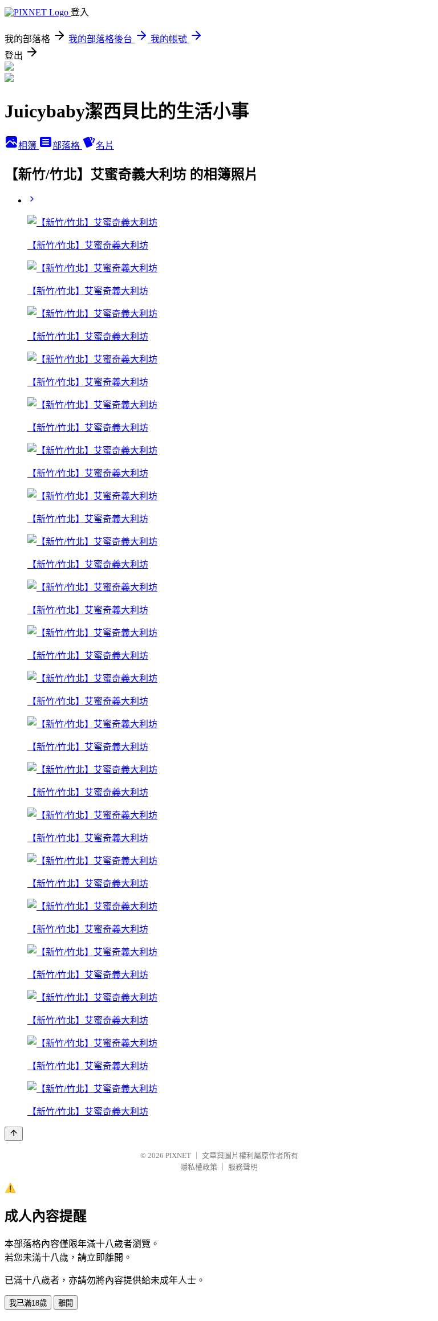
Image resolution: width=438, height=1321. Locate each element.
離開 (65, 1303)
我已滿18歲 (28, 1303)
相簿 (28, 145)
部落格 (67, 145)
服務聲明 (243, 1167)
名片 (105, 145)
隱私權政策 (198, 1167)
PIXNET (178, 1155)
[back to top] (14, 1134)
